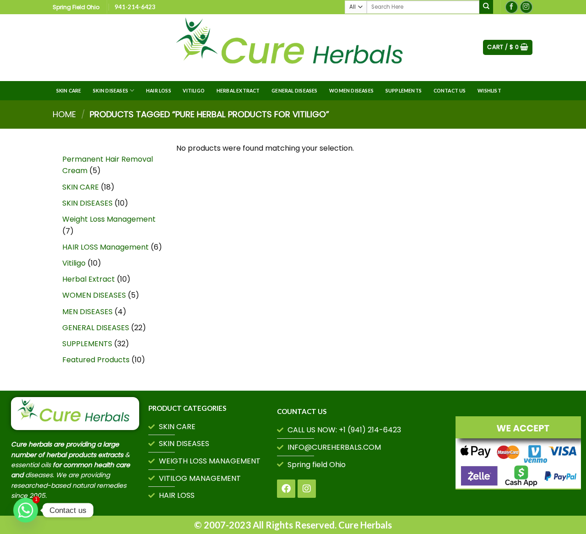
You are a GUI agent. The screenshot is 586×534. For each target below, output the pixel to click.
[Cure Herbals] (293, 47)
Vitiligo (194, 90)
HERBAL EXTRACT (238, 90)
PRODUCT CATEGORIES (187, 408)
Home (64, 114)
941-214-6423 (135, 7)
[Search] (486, 7)
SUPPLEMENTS (403, 90)
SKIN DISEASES (110, 90)
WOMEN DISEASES (351, 90)
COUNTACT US (301, 411)
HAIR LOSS (158, 90)
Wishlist (489, 90)
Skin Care (68, 90)
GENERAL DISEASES (294, 90)
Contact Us (450, 90)
